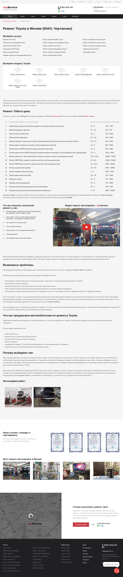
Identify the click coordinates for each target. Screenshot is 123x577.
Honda (22, 16)
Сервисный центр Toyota (90, 49)
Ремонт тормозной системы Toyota (94, 39)
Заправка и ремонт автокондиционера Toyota (17, 55)
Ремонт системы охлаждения (11, 565)
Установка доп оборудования (41, 553)
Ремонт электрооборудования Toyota (54, 49)
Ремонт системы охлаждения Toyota (94, 46)
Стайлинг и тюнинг (38, 565)
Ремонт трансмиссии (9, 559)
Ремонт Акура (66, 550)
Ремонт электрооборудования (41, 548)
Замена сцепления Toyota (11, 52)
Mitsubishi (75, 16)
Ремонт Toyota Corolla (61, 74)
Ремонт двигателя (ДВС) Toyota (53, 39)
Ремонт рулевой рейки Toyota (52, 55)
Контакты (117, 1)
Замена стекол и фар (39, 550)
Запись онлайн (107, 1)
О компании (82, 1)
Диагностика (7, 548)
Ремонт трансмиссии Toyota (52, 46)
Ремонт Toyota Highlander (83, 74)
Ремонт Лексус (66, 559)
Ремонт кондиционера (9, 568)
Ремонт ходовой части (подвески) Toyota (56, 42)
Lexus (64, 16)
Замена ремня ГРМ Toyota (11, 49)
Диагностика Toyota (9, 39)
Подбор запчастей (38, 568)
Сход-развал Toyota (89, 52)
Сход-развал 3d (37, 559)
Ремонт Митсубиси (67, 562)
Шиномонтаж (37, 562)
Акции (90, 1)
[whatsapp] (59, 11)
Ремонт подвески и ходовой (11, 562)
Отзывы (98, 1)
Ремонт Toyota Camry (40, 74)
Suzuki (43, 16)
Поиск (85, 562)
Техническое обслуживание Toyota (14, 42)
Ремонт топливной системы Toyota (94, 42)
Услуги (10, 16)
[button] (116, 570)
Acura (33, 16)
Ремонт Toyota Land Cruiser (105, 74)
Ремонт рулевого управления (11, 556)
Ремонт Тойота (66, 556)
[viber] (61, 11)
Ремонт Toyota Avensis (17, 74)
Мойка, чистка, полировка (40, 556)
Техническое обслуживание (11, 550)
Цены (73, 1)
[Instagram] (102, 563)
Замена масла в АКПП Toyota (12, 46)
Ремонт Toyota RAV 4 (39, 85)
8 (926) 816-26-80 (66, 8)
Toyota (54, 16)
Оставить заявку (80, 524)
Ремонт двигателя (8, 553)
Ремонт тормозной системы (11, 571)
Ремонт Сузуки (66, 553)
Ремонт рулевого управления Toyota (54, 52)
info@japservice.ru (107, 551)
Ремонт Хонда (66, 548)
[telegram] (63, 11)
